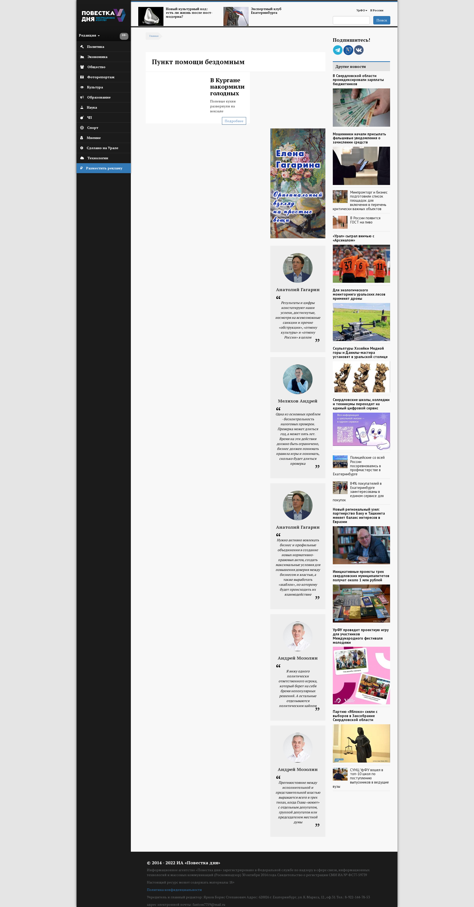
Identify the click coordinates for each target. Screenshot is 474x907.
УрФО (360, 10)
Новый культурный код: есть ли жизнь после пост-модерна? (189, 12)
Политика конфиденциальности (174, 889)
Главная (153, 36)
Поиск (381, 20)
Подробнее (234, 121)
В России (376, 10)
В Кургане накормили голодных (227, 86)
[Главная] (104, 20)
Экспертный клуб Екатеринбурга (266, 10)
